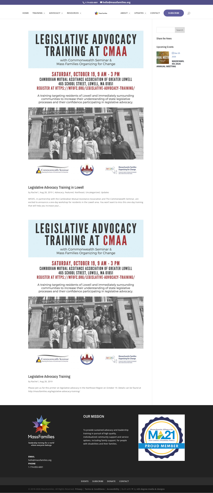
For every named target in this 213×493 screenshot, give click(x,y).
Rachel (34, 192)
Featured (69, 192)
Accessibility (113, 489)
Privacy (78, 489)
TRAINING (37, 13)
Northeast (79, 192)
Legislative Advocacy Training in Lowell (56, 187)
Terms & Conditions (95, 489)
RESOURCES (73, 13)
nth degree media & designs (151, 489)
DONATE (111, 481)
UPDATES (139, 13)
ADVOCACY (54, 13)
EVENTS (85, 481)
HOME (25, 13)
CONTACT (155, 13)
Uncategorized (93, 192)
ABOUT (124, 13)
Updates (105, 192)
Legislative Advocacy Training (49, 376)
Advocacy (59, 192)
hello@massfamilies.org (39, 460)
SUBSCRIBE (173, 13)
